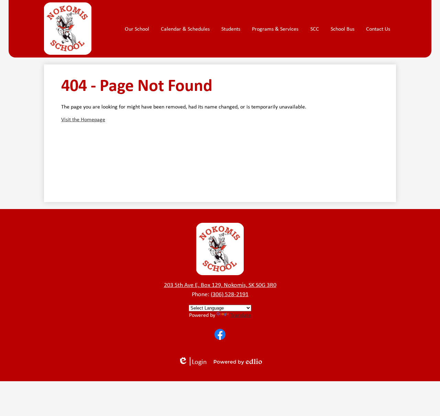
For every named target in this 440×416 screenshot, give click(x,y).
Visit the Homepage (83, 119)
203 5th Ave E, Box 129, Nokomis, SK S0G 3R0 (220, 285)
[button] (137, 29)
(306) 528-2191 (230, 294)
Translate (240, 315)
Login (195, 361)
